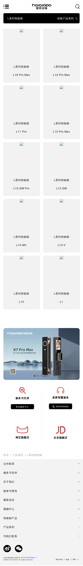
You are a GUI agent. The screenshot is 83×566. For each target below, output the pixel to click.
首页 (6, 455)
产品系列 (17, 455)
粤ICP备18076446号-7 (29, 558)
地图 (67, 559)
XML (74, 559)
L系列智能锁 (34, 455)
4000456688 (62, 406)
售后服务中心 (22, 406)
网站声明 (59, 559)
